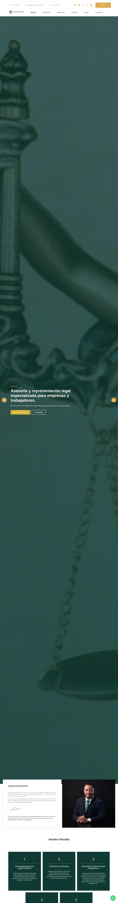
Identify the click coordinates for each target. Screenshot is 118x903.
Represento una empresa (20, 412)
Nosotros (46, 12)
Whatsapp (102, 5)
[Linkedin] (79, 5)
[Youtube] (91, 5)
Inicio (33, 12)
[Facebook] (75, 5)
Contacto (99, 12)
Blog (86, 12)
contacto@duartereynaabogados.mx (35, 5)
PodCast (74, 12)
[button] (113, 898)
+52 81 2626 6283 (14, 5)
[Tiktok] (87, 5)
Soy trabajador (38, 412)
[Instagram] (83, 5)
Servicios (61, 12)
